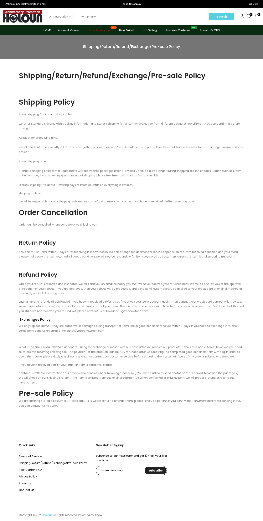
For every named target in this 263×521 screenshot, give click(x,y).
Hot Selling (150, 30)
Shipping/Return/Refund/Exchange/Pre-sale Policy (53, 463)
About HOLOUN (210, 30)
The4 (98, 515)
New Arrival (126, 30)
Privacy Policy (28, 476)
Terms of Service (30, 456)
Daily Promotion (102, 29)
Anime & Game (68, 30)
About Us (25, 483)
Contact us (26, 490)
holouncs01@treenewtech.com (27, 4)
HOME (47, 30)
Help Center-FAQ (30, 470)
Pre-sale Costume (181, 29)
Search (222, 16)
